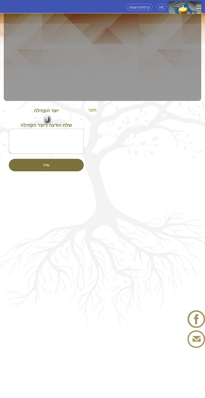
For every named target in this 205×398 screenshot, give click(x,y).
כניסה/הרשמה (139, 7)
